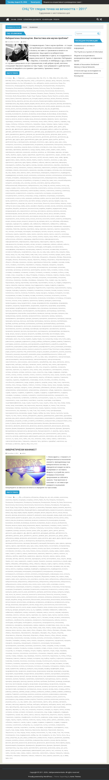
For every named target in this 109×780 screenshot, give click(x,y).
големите (56, 528)
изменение (37, 167)
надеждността (17, 224)
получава (38, 661)
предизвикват (63, 303)
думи (36, 139)
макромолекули (11, 597)
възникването (16, 114)
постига (8, 666)
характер (55, 431)
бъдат (29, 96)
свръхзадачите (61, 364)
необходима (18, 622)
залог (68, 155)
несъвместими (50, 625)
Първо (39, 339)
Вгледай (35, 98)
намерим (39, 612)
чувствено (44, 441)
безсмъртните (45, 502)
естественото (44, 147)
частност (8, 439)
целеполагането (51, 433)
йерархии (21, 576)
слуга (52, 375)
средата (31, 382)
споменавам (34, 380)
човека (48, 439)
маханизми (67, 206)
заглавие (65, 152)
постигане (47, 295)
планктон (38, 656)
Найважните (45, 224)
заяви (60, 157)
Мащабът (16, 208)
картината (23, 579)
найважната (37, 224)
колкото (61, 584)
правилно (25, 300)
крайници (36, 198)
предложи (16, 306)
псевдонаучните (11, 336)
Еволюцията (51, 543)
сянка (51, 403)
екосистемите (53, 546)
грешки (28, 530)
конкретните (39, 193)
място (47, 221)
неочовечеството (57, 247)
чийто (25, 439)
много (15, 216)
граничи (39, 127)
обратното (36, 260)
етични (38, 551)
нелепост (63, 620)
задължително (50, 155)
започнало (32, 157)
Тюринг (8, 416)
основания (24, 272)
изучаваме (56, 566)
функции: (59, 428)
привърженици (10, 316)
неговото (38, 244)
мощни (13, 221)
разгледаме (9, 344)
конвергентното (21, 193)
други (22, 139)
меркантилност (25, 211)
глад (68, 121)
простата (23, 331)
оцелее (56, 653)
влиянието (38, 515)
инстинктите (9, 571)
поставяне (59, 663)
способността (10, 382)
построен (25, 298)
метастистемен (21, 602)
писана (50, 283)
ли (26, 203)
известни (48, 162)
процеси (24, 334)
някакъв (8, 630)
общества (60, 633)
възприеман (41, 523)
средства (44, 382)
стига (13, 385)
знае (16, 561)
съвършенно (67, 390)
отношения (61, 277)
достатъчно (15, 137)
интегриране (58, 571)
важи (66, 96)
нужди (59, 628)
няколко (13, 257)
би (51, 88)
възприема (32, 114)
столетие (38, 385)
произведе (26, 329)
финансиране (56, 426)
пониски (56, 661)
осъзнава (67, 648)
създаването (29, 393)
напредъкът (66, 226)
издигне (28, 165)
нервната (39, 249)
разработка (63, 344)
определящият (26, 643)
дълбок (55, 139)
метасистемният (11, 602)
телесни (62, 405)
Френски (52, 428)
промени (62, 329)
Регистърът (56, 349)
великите (65, 98)
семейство (53, 367)
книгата (52, 185)
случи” (8, 377)
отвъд (27, 275)
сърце (51, 398)
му (37, 221)
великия (8, 101)
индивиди (27, 569)
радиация (18, 341)
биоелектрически (11, 91)
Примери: (22, 679)
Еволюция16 (34, 543)
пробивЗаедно (62, 321)
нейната (53, 244)
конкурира (36, 587)
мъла (28, 610)
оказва (67, 262)
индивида (19, 569)
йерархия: (37, 576)
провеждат (66, 681)
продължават (33, 684)
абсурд (41, 497)
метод (67, 602)
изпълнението (23, 170)
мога (48, 216)
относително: (33, 653)
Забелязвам (51, 152)
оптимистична (10, 267)
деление (16, 536)
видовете (31, 513)
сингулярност (47, 369)
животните (18, 152)
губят (38, 530)
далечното (9, 533)
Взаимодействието (31, 510)
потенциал (67, 298)
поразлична (24, 663)
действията (9, 536)
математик (59, 206)
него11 (39, 617)
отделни (55, 275)
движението (35, 129)
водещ (56, 515)
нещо (34, 252)
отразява (24, 280)
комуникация (20, 587)
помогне (17, 293)
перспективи (33, 283)
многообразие (10, 607)
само (45, 357)
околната (40, 638)
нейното (66, 244)
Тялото (19, 416)
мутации (41, 221)
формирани (40, 428)
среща (50, 382)
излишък (30, 167)
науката (16, 234)
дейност (50, 129)
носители (51, 254)
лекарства (21, 203)
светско (67, 362)
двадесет (20, 533)
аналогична (54, 83)
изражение (33, 170)
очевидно (20, 656)
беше (48, 88)
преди (34, 303)
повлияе (27, 285)
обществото (51, 260)
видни (22, 104)
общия (41, 635)
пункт (15, 339)
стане (59, 382)
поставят (65, 663)
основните (46, 272)
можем (22, 219)
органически (26, 270)
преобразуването (28, 311)
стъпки (30, 387)
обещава (63, 630)
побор (63, 656)
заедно (57, 155)
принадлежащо (50, 679)
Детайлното (28, 536)
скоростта (40, 372)
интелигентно (67, 175)
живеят (61, 551)
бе (45, 500)
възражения (35, 116)
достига (22, 137)
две (13, 129)
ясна (31, 444)
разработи (55, 344)
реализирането (11, 349)
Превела (41, 300)
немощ (16, 247)
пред (18, 303)
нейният (59, 244)
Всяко (30, 109)
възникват (17, 523)
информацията (10, 180)
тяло (14, 416)
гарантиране (45, 525)
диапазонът (67, 132)
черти (16, 439)
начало (17, 237)
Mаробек (27, 81)
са (38, 357)
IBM (22, 81)
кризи (7, 201)
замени (52, 556)
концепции (9, 589)
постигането (56, 295)
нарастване (30, 229)
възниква (8, 114)
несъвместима (54, 249)
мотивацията (67, 219)
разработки (9, 346)
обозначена (22, 260)
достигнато (53, 137)
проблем (15, 323)
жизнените (26, 152)
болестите (59, 93)
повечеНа (14, 285)
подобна (24, 288)
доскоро (8, 137)
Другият (63, 538)
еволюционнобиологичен (14, 543)
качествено (34, 579)
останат (55, 648)
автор (53, 81)
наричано (50, 229)
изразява (40, 170)
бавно (41, 500)
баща (60, 83)
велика (53, 98)
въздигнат (26, 111)
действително (29, 132)
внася (44, 515)
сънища (8, 398)
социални (9, 380)
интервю (8, 178)
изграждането (10, 165)
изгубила (18, 165)
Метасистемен (35, 599)
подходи (8, 290)
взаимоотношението (57, 510)
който (27, 188)
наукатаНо (22, 234)
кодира (8, 188)
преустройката (31, 313)
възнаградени (53, 520)
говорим (49, 124)
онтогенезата (48, 638)
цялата (60, 436)
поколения (31, 661)
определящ (16, 643)
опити (28, 640)
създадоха (64, 393)
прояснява (45, 334)
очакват (51, 280)
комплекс (42, 190)
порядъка (51, 293)
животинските (32, 553)
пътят (64, 339)
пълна (23, 339)
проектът (19, 329)
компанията (24, 190)
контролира (29, 196)
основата (31, 272)
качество (33, 183)
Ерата (29, 147)
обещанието (44, 257)
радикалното (26, 341)
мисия (20, 213)
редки (7, 352)
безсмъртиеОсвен (49, 86)
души (50, 139)
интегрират (20, 574)
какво (51, 180)
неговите (26, 244)
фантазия (30, 423)
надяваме (26, 224)
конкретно (28, 587)
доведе (16, 538)
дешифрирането (50, 132)
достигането (37, 137)
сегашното (46, 367)
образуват (43, 633)
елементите (9, 147)
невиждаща (27, 239)
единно (13, 546)
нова (22, 254)
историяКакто (27, 180)
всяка (66, 518)
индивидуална (65, 173)
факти (18, 423)
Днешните (52, 536)
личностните (38, 203)
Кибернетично (22, 185)
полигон (66, 290)
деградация (43, 129)
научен (33, 234)
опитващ (23, 640)
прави (7, 669)
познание (47, 290)
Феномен (45, 423)
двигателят (36, 533)
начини (40, 237)
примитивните (39, 679)
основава (8, 272)
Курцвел (57, 201)
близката (33, 93)
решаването (54, 352)
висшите (53, 104)
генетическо (18, 121)
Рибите (60, 354)
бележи (53, 502)
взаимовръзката (11, 104)
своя (49, 364)
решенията (32, 354)
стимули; (24, 385)
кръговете (32, 201)
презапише (44, 308)
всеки (68, 106)
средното (38, 382)
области (15, 260)
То (28, 410)
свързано (22, 367)
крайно (42, 198)
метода (8, 605)
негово (32, 244)
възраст (48, 523)
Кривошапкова (65, 198)
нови (31, 254)
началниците (10, 237)
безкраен (52, 500)
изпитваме (9, 170)
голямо (12, 127)
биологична (22, 91)
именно (23, 173)
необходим (38, 247)
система (8, 372)
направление (57, 226)
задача (19, 155)
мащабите (9, 208)
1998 (50, 78)
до (34, 134)
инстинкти (19, 175)
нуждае (57, 254)
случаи (57, 375)
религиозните (31, 352)
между (65, 208)
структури (17, 387)
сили (40, 369)
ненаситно (30, 247)
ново (35, 254)
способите (54, 380)
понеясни (24, 293)
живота (63, 150)
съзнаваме (9, 395)
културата (45, 201)
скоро (34, 372)
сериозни (9, 369)
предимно (9, 306)
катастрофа (16, 183)
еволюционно (49, 541)
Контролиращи (65, 587)
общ (48, 633)
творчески (39, 405)
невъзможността (11, 244)
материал (41, 597)
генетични (26, 121)
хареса (61, 431)
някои (7, 257)
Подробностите (41, 288)
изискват (40, 165)
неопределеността (48, 622)
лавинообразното (11, 203)
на (51, 221)
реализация (59, 346)
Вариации (48, 507)
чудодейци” (52, 441)
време (53, 106)
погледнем (36, 658)
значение (54, 160)
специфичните (24, 380)
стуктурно (24, 387)
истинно (8, 576)
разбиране (46, 341)
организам (32, 267)
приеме (18, 316)
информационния (51, 178)
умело (17, 418)
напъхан (22, 615)
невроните (59, 242)
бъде (33, 96)
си (21, 369)
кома (7, 190)
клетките (25, 584)
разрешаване (18, 346)
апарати (15, 500)
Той (38, 410)
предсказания (41, 671)
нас (7, 231)
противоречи (65, 331)
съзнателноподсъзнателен (45, 395)
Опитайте (9, 640)
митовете (57, 213)
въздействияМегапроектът (14, 111)
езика (64, 142)
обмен (69, 630)
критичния (47, 592)
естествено (35, 147)
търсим (65, 413)
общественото (10, 635)
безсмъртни (36, 502)
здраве (65, 157)
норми (54, 628)
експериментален (28, 144)
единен (62, 543)
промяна (45, 686)
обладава (9, 260)
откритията (15, 277)
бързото (55, 96)
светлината (60, 362)
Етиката (32, 551)
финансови (65, 426)
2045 (65, 78)
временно (59, 106)
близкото (52, 93)
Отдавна (39, 651)
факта (14, 423)
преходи (34, 676)
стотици (43, 385)
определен (52, 265)
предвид (46, 669)
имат (18, 173)
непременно (10, 625)
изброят (41, 162)
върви (27, 119)
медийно (49, 208)
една (56, 142)
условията (31, 421)
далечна (61, 530)
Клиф (45, 185)
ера (44, 548)
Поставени (26, 295)
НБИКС (56, 237)
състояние (65, 398)
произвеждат (34, 329)
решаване (46, 352)
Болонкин (9, 96)
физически (33, 426)
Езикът (46, 546)
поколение (23, 661)
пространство (53, 686)
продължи (62, 684)
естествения (64, 548)
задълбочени (40, 155)
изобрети (54, 167)
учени (7, 423)
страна (49, 385)
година (55, 124)
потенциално (54, 666)
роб (64, 354)
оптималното (36, 643)
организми (9, 270)
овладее (64, 635)
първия (34, 339)
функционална (22, 431)
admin (24, 42)
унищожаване (39, 418)
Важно (12, 98)
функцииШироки (11, 431)
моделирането (10, 219)
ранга (52, 346)
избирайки (14, 564)
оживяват (54, 262)
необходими (47, 247)
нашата (46, 237)
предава (40, 669)
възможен (20, 520)
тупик (48, 413)
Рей (25, 352)
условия (24, 421)
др (67, 137)
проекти (67, 326)
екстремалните (49, 144)
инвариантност (55, 173)
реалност (31, 349)
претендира (9, 676)
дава (46, 127)
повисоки (21, 285)
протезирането (43, 331)
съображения (15, 398)
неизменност (37, 620)
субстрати (59, 387)
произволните (54, 329)
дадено (45, 530)
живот (58, 150)
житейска (34, 152)
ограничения (18, 638)
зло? (12, 561)
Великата (59, 98)
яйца (28, 444)
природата (9, 321)
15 (47, 78)
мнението (9, 216)
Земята (34, 160)
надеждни (9, 224)
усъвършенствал (50, 421)
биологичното (59, 91)
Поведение (9, 658)
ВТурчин (41, 109)
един (46, 142)
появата (62, 666)
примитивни (30, 679)
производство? (44, 329)
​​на (33, 610)
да (43, 127)
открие (67, 275)
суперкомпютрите (22, 390)
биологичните (29, 505)
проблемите (60, 323)
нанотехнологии (47, 226)
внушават (50, 515)
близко (46, 93)
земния (28, 160)
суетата (66, 387)
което (18, 188)
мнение (62, 213)
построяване (50, 298)
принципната (52, 318)
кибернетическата (65, 579)
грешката (22, 530)
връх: (30, 518)
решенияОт (24, 354)
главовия (63, 121)
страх (54, 385)
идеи (64, 160)
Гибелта (50, 121)
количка (50, 188)
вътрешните (31, 525)
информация (62, 178)
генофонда (17, 528)
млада (37, 605)
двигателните (19, 129)
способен (47, 380)
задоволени (31, 556)
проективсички (10, 329)
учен (69, 421)
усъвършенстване (61, 421)
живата (43, 150)
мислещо (40, 213)
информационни (25, 178)
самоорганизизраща (26, 359)
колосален (57, 188)
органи (25, 267)
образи (29, 260)
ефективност (26, 150)
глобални (21, 124)
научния (60, 615)
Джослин (59, 132)
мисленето (32, 213)
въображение (62, 523)
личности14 (33, 594)
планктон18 (45, 656)
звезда (69, 559)
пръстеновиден (55, 334)
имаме (14, 173)
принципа (35, 318)
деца (42, 132)
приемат (15, 679)
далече (55, 530)
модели (62, 216)
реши (39, 354)
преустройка (22, 313)
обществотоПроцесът (62, 260)
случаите (62, 375)
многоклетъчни (49, 605)
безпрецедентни (20, 86)
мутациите (22, 610)
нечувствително (26, 252)
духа (40, 139)
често (20, 439)
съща (17, 400)
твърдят (45, 405)
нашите (24, 617)
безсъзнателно (19, 88)
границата (24, 127)
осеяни (60, 270)
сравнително (19, 382)
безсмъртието (60, 86)
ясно (35, 444)
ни (41, 252)
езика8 (41, 546)
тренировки (23, 413)
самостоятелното (11, 362)
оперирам (45, 265)
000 (38, 78)
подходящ (15, 290)
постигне (63, 295)
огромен (30, 262)
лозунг (69, 203)
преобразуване (17, 311)
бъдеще (38, 96)
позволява (9, 661)
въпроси (14, 119)
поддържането (39, 285)
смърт (26, 377)
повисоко (23, 658)
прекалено (61, 308)
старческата (65, 382)
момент (52, 219)
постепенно (39, 295)
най (31, 224)
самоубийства (43, 362)
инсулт (26, 175)
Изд (23, 165)
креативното (32, 592)
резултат (13, 352)
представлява (61, 306)
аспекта (36, 500)
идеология (18, 162)
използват (17, 566)
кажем (44, 180)
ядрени (23, 444)
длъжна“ (35, 536)
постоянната (29, 666)
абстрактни (34, 497)
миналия (63, 211)
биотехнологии (25, 93)
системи (21, 372)
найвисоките (62, 610)
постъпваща (59, 298)
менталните (26, 599)
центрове (15, 436)
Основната (38, 272)
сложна (13, 375)
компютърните (10, 193)
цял (55, 436)
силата (36, 369)
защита (51, 157)
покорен (60, 290)
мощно (18, 221)
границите (32, 127)
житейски (41, 152)
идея (23, 162)
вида (15, 513)
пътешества (49, 339)
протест (60, 686)
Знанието (47, 160)
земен (17, 160)
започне (21, 559)
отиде (57, 651)
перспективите (43, 283)
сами (41, 357)
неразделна (18, 625)
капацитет (9, 183)
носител (45, 254)
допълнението (32, 538)
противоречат (21, 689)
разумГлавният (33, 346)
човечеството (61, 439)
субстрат (53, 387)
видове (32, 104)
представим (52, 306)
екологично (18, 144)
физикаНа (17, 426)
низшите (62, 252)
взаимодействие (19, 510)
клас (41, 185)
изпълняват (24, 566)
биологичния (49, 91)
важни (8, 98)
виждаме (37, 513)
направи (57, 612)
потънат (14, 300)
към (65, 201)
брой (14, 96)
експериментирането (12, 548)
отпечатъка (9, 280)
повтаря (29, 658)
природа (68, 318)
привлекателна (51, 676)
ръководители (27, 357)
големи (66, 124)
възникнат (33, 523)
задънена (39, 556)
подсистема (50, 288)
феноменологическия (56, 423)
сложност (38, 375)
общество (19, 635)
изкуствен (57, 165)
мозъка (32, 219)
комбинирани (10, 587)
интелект (48, 175)
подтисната (60, 658)
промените (9, 331)
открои (28, 277)
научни (46, 234)
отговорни (48, 275)
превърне (30, 669)
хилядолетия (10, 433)
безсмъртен (30, 86)
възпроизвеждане (11, 116)
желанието (44, 551)
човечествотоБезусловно (14, 441)
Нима (67, 252)
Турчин (53, 413)
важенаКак (41, 507)
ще (66, 441)
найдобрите (18, 612)
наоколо (51, 612)
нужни (68, 254)
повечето (16, 658)
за (45, 152)
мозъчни (39, 219)
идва (60, 160)
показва (53, 290)
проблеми (39, 323)
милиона (49, 211)
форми (14, 428)
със (55, 398)
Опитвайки (15, 640)
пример (52, 316)
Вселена (43, 518)
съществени (23, 400)
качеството (40, 183)
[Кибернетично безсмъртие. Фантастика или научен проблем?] (17, 45)
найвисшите (9, 612)
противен (67, 686)
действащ (65, 129)
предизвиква (54, 303)
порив (38, 293)
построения (41, 298)
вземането (68, 510)
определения (59, 640)
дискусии (29, 134)
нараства (23, 229)
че (12, 439)
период (17, 283)
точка (48, 410)
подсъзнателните (60, 288)
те (49, 405)
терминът (47, 408)
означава (61, 262)
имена (8, 569)
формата (8, 428)
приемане (9, 679)
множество (42, 216)
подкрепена (9, 288)
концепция (26, 589)
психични (53, 336)
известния (54, 162)
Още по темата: (12, 73)
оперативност (29, 265)
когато (64, 185)
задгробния (31, 155)
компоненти (50, 190)
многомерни (34, 216)
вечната (35, 101)
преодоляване (55, 674)
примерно (58, 316)
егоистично (40, 142)
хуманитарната (37, 433)
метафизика (31, 602)
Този (34, 410)
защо (56, 157)
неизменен (28, 620)
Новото (48, 628)
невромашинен (24, 242)
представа (50, 671)
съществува (47, 400)
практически (34, 300)
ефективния (17, 150)
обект (44, 630)
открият (22, 277)
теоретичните (33, 408)
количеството (42, 188)
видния (27, 104)
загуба (8, 155)
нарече (28, 615)
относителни (24, 653)
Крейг (57, 198)
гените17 (65, 525)
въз (49, 109)
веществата (9, 510)
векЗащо (47, 98)
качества (27, 183)
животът (56, 553)
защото (63, 559)
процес (12, 334)
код (68, 185)
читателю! (38, 439)
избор (31, 564)
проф (7, 334)
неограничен (37, 622)
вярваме (44, 119)
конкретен (30, 193)
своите (39, 364)
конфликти (42, 196)
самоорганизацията (12, 359)
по (54, 283)
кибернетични (44, 582)
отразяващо (32, 280)
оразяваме (19, 267)
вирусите (49, 513)
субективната (45, 387)
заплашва (9, 559)
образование (15, 633)
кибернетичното (33, 185)
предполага (22, 671)
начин (29, 237)
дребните (9, 139)
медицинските (57, 208)
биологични (40, 91)
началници (65, 234)
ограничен (22, 262)
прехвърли (40, 313)
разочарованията (33, 344)
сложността (46, 375)
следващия (56, 372)
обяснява (15, 262)
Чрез (38, 441)
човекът (54, 439)
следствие (64, 372)
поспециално (39, 663)
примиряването (11, 318)
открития (8, 277)
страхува (59, 385)
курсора (51, 201)
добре (61, 536)
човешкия (33, 441)
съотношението (43, 398)
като (22, 183)
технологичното (11, 410)
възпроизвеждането (24, 116)
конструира (47, 193)
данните (8, 129)
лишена (63, 203)
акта (52, 497)
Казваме (52, 576)
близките (40, 93)
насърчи (50, 231)
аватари (48, 81)
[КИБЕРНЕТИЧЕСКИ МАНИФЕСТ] (25, 457)
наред (37, 229)
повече (8, 285)
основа (66, 270)
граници (16, 530)
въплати (58, 116)
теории (41, 408)
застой (39, 157)
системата (14, 372)
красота (48, 198)
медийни (42, 208)
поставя (32, 295)
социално (16, 380)
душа (69, 538)
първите (28, 339)
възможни (38, 111)
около (7, 265)
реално (24, 349)
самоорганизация (64, 357)
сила (31, 369)
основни (30, 648)
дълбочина (14, 541)
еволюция (32, 142)
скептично (28, 372)
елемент (34, 548)
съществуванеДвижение (13, 403)
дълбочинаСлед (11, 142)
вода (35, 106)
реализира (67, 346)
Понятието (31, 293)
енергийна (17, 147)
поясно (68, 666)
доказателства (40, 134)
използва (67, 564)
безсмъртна (9, 88)
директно (22, 134)
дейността (57, 129)
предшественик (29, 674)
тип (18, 410)
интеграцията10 (37, 571)
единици (68, 543)
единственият (21, 546)
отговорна (41, 275)
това (30, 410)
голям (7, 127)
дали (64, 127)
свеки (54, 362)
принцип (28, 318)
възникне (25, 114)
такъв (12, 405)
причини (53, 321)
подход (69, 288)
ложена (63, 594)
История (14, 576)
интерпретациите (43, 574)
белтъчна (42, 88)
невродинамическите (51, 239)
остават (8, 275)
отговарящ (26, 651)
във (46, 109)
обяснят (58, 635)
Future (13, 81)
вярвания (50, 119)
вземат (8, 513)
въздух (32, 111)
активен (56, 497)
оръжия (43, 270)
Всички (8, 109)
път (43, 339)
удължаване (67, 416)
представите (9, 674)
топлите (42, 410)
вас (30, 98)
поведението (66, 283)
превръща (23, 669)
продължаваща (44, 684)
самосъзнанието (33, 362)
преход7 (22, 676)
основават (9, 648)
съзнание (24, 395)
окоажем (33, 638)
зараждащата (36, 559)
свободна (18, 364)
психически (37, 336)
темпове (17, 408)
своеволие (32, 364)
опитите (33, 640)
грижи (34, 530)
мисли (46, 213)
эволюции (9, 444)
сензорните (61, 367)
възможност (54, 111)
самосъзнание (22, 362)
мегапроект (23, 208)
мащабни (14, 599)
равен (68, 339)
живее (48, 150)
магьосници (16, 206)
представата (57, 671)
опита (63, 638)
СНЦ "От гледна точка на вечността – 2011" (54, 9)
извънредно (63, 162)
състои (59, 398)
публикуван (9, 339)
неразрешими (30, 249)
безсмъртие (38, 86)
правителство (14, 669)
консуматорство (57, 193)
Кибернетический (11, 185)
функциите (66, 428)
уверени (40, 416)
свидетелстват (10, 364)
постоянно (37, 666)
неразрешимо (27, 625)
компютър (58, 190)
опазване (13, 265)
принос (58, 679)
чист (32, 439)
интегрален (33, 175)
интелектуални (57, 175)
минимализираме (11, 213)
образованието (26, 633)
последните (58, 293)
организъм (17, 270)
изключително (48, 165)
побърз (68, 656)
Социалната (64, 377)
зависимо (58, 152)
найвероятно (54, 224)
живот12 (13, 553)
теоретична (24, 408)
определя (60, 265)
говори (43, 124)
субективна (36, 387)
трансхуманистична (12, 413)
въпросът (21, 119)
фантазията (38, 423)
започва (15, 559)
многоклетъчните (23, 216)
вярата (38, 525)
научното (58, 234)
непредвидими (10, 249)
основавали (16, 272)
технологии (61, 408)
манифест (34, 206)
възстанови (44, 116)
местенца (34, 211)
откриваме (63, 651)
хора (16, 433)
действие (8, 132)
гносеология (48, 528)
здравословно (10, 160)
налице (25, 612)
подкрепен (60, 285)
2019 (58, 78)
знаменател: (22, 561)
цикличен (42, 436)
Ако (34, 83)
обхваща (43, 260)
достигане (29, 137)
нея (38, 252)
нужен (63, 254)
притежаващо (38, 321)
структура (66, 385)
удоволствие (59, 416)
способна (62, 380)
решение (68, 352)
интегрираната (48, 571)
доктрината (23, 538)
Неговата (20, 244)
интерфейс (15, 178)
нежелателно (65, 617)
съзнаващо (16, 395)
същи (23, 403)
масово (53, 206)
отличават (35, 277)
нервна (35, 625)
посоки (31, 663)
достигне (45, 538)
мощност (25, 221)
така (58, 403)
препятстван (61, 311)
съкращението (59, 395)
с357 (35, 357)
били (61, 502)
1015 (44, 78)
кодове (13, 188)
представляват (10, 308)
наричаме (43, 229)
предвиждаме (54, 669)
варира (55, 507)
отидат (52, 651)
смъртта (41, 377)
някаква (64, 628)
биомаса (47, 505)
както (55, 180)
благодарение (64, 505)
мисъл (51, 213)
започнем (28, 559)
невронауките (44, 242)
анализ (47, 83)
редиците (67, 349)
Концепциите (17, 589)
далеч (60, 127)
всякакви (25, 109)
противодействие (54, 331)
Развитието (66, 341)
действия (37, 132)
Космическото (53, 589)
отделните (46, 651)
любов (8, 206)
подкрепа (53, 285)
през (38, 308)
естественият (10, 551)
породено (44, 293)
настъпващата (36, 231)
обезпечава (35, 257)
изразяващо (33, 566)
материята (64, 597)
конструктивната (45, 587)
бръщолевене (21, 96)
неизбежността (19, 620)
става (54, 382)
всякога (8, 520)
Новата (27, 254)
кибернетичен (55, 183)
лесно (11, 594)
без (64, 83)
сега (40, 367)
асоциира (29, 500)
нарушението (64, 229)
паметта (63, 280)
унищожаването (49, 418)
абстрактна (26, 497)
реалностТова (47, 349)
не (59, 237)
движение (27, 129)
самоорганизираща (40, 359)
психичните (60, 336)
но (16, 254)
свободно (25, 364)
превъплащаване (11, 303)
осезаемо (54, 270)
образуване (35, 633)
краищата (29, 198)
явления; (17, 444)
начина (34, 237)
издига (49, 564)
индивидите (35, 569)
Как (47, 180)
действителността (61, 533)
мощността (32, 221)
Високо (43, 104)
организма (61, 267)
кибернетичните (54, 582)
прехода (47, 313)
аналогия (9, 500)
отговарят (19, 651)
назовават (45, 610)
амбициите (40, 83)
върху (31, 119)
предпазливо (35, 306)
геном (40, 121)
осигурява (50, 645)
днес (46, 536)
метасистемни (55, 599)
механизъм (14, 605)
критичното (14, 201)
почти (20, 300)
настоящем (18, 231)
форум (46, 428)
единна (51, 142)
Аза (21, 83)
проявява (38, 334)
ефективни (9, 150)
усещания (18, 421)
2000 (54, 78)
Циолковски (50, 436)
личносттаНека (55, 203)
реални (18, 349)
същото (46, 403)
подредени (31, 288)
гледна (8, 124)
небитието (19, 239)
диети (7, 134)
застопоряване (51, 559)
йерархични (29, 576)
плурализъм (54, 656)
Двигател (29, 533)
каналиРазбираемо (64, 180)
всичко (13, 109)
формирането (30, 428)
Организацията (55, 643)
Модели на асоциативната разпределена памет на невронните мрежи (71, 2)
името (29, 173)
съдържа (14, 393)
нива (44, 252)
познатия (16, 661)
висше (60, 513)
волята (48, 106)
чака (64, 436)
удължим (8, 418)
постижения (9, 298)
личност (30, 203)
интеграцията (27, 571)
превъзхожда (56, 300)
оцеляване (62, 653)
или (60, 170)
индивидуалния (11, 175)
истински (19, 180)
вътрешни (37, 119)
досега (64, 134)
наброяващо (64, 221)
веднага (40, 98)
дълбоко (61, 139)
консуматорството (11, 196)
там (25, 405)
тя (12, 416)
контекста (21, 196)
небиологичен (66, 237)
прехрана (61, 313)
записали (20, 157)
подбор (46, 658)
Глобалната (39, 528)
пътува (56, 339)
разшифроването (44, 346)
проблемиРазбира (50, 323)
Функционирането (44, 431)
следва (50, 372)
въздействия (55, 109)
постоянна (17, 298)
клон (30, 584)
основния (54, 272)
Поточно (8, 300)
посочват (66, 293)
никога (15, 628)
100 (41, 78)
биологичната (31, 91)
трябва (40, 413)
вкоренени (22, 106)
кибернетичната (33, 582)
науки (29, 234)
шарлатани (60, 441)
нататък (63, 231)
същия (28, 403)
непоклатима (59, 622)
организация (53, 267)
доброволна (10, 538)
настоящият (27, 231)
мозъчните (45, 219)
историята (35, 180)
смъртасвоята (33, 377)
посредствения (10, 295)
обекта (49, 630)
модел (57, 216)
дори (59, 134)
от (24, 275)
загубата (13, 155)
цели (58, 433)
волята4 (8, 518)
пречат (40, 676)
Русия (15, 357)
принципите (43, 318)
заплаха (26, 157)
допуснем (54, 134)
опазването (56, 638)
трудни (30, 413)
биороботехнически (12, 93)
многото (18, 607)
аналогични (64, 497)
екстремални (39, 144)
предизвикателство (43, 303)
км (48, 185)
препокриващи (51, 311)
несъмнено (63, 249)
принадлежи (21, 318)
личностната (41, 594)
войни (39, 106)
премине (47, 674)
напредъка (64, 612)
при (66, 313)
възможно (46, 111)
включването (67, 104)
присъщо (23, 321)
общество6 (26, 635)
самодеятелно (52, 357)
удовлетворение (49, 416)
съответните (25, 398)
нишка (8, 254)
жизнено (62, 553)
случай (68, 375)
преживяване (32, 308)
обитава (59, 257)
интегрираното (10, 574)
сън (66, 395)
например (9, 229)
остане (61, 648)
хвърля (66, 431)
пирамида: (30, 656)
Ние (57, 252)
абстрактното (40, 81)
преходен (54, 313)
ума (13, 418)
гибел (45, 121)
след (45, 372)
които (23, 188)
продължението (47, 326)
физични (40, 426)
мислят (31, 605)
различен (17, 344)
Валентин (19, 98)
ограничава (9, 638)
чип (29, 439)
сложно (32, 375)
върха (20, 525)
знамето (40, 160)
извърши (43, 564)
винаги (37, 104)
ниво (48, 252)
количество (33, 188)
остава (66, 272)
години (60, 124)
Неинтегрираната (48, 620)
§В (20, 497)
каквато (61, 576)
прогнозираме (17, 684)
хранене (29, 433)
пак (59, 280)
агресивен (66, 81)
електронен (67, 144)
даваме (50, 127)
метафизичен (40, 602)
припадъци (60, 318)
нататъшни (9, 234)
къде (61, 201)
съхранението (10, 400)
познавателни (38, 290)
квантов (47, 183)
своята (54, 364)
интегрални (41, 175)
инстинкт (64, 569)
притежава (30, 321)
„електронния (31, 78)
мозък (27, 219)
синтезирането (57, 369)
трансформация (56, 410)
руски (20, 357)
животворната (10, 152)
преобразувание (40, 311)
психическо (45, 336)
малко (28, 206)
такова (8, 405)
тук (44, 413)
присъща (16, 321)
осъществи (19, 275)
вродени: (25, 518)
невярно (33, 617)
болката (65, 93)
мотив (7, 610)
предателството (26, 303)
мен (18, 211)
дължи (21, 541)
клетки (19, 584)
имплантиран (35, 173)
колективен (54, 584)
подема (46, 285)
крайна (15, 592)
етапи (54, 147)
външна (54, 523)
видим (20, 513)
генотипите (9, 528)
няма (18, 257)
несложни (45, 249)
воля (43, 106)
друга (18, 139)
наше (51, 237)
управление (59, 418)
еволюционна (30, 541)
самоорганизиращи (53, 359)
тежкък (53, 405)
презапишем (53, 308)
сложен (8, 375)
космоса (18, 198)
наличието (17, 226)
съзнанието (32, 395)
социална (56, 377)
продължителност (11, 686)
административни (11, 83)
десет (21, 536)
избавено (35, 162)
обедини (39, 630)
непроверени (20, 249)
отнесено (16, 653)
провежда (59, 681)
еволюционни (39, 541)
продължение (36, 326)
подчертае (22, 290)
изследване (47, 170)
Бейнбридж (28, 88)
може (17, 219)
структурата (9, 387)
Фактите (24, 423)
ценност (64, 433)
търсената (59, 413)
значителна (56, 561)
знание (35, 561)
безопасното (10, 86)
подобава (17, 288)
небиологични (10, 239)
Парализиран (10, 283)
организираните (11, 645)
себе (36, 367)
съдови (8, 393)
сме (11, 377)
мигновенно (42, 211)
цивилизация (23, 436)
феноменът (9, 426)
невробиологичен (38, 239)
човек (43, 439)
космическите (10, 198)
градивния (9, 530)
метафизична (49, 602)
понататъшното (47, 661)
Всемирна (50, 518)
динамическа (14, 134)
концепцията (60, 196)
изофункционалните (64, 167)
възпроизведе (51, 114)
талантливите (19, 405)
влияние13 (30, 515)
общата (53, 633)
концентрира (51, 196)
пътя (60, 339)
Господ (18, 127)
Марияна (41, 206)
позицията (30, 290)
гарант (56, 119)
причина (47, 321)
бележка (35, 88)
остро (13, 275)
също (41, 403)
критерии (40, 592)
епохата (40, 548)
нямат (28, 630)
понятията (16, 663)
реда (62, 349)
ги (22, 528)
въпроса (8, 119)
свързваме (28, 367)
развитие (59, 341)
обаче (33, 630)
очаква (13, 656)
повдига (58, 283)
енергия (24, 147)
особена (60, 272)
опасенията (21, 265)
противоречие (31, 689)
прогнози (9, 684)
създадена (43, 393)
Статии (9, 78)
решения (17, 354)
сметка (16, 377)
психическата (28, 336)
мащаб (8, 599)
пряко (62, 334)
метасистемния (66, 599)
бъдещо (44, 96)
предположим (31, 671)
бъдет (20, 507)
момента (59, 219)
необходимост (27, 622)
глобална (14, 124)
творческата (31, 405)
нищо (12, 254)
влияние (30, 106)
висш (48, 104)
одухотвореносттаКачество (42, 262)
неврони (52, 242)
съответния (33, 398)
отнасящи (9, 653)
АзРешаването (28, 83)
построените (33, 298)
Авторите (59, 81)
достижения (62, 137)
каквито (8, 579)
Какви (66, 576)
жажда (32, 150)
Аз (18, 83)
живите (53, 150)
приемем (25, 316)
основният (37, 648)
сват (50, 362)
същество (40, 400)
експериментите (25, 548)
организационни (42, 267)
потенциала (45, 666)
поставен (19, 295)
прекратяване (39, 674)
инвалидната (45, 173)
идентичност (10, 162)
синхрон (65, 369)
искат (61, 574)
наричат (57, 229)
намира (30, 226)
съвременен (58, 390)
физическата (25, 426)
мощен (8, 221)
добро (66, 536)
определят (9, 643)
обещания (52, 257)
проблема (22, 323)
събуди (51, 390)
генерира (53, 525)
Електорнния (58, 144)
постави (46, 663)
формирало (21, 428)
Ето (64, 147)
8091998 (8, 81)
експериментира (64, 546)
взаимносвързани (59, 101)
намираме (37, 226)
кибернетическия (11, 582)
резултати (19, 352)
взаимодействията (43, 510)
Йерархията (45, 576)
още (56, 280)
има (9, 173)
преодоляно (65, 674)
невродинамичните (12, 242)
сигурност (25, 369)
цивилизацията (33, 436)
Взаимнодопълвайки (46, 101)
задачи (24, 155)
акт (49, 497)
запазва (13, 157)
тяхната (24, 416)
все (64, 106)
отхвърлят (50, 653)
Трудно (35, 413)
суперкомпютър (34, 390)
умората (22, 418)
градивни (63, 528)
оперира (38, 265)
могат (52, 216)
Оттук (46, 280)
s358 (32, 81)
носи (40, 254)
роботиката (9, 357)
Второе (35, 109)
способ (41, 380)
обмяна (8, 633)
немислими (9, 247)
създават (36, 393)
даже (55, 127)
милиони (56, 211)
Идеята (28, 162)
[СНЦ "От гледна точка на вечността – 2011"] (7, 19)
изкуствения (65, 165)
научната (40, 234)
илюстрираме (67, 170)
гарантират (63, 119)
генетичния (34, 121)
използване (9, 566)
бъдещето (32, 507)
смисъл (21, 377)
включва (59, 104)
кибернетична (22, 582)
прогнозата (27, 326)
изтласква (55, 170)
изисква (33, 165)
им (6, 173)
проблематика (30, 323)
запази (63, 556)
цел (44, 433)
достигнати (45, 137)
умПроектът (30, 418)
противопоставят (11, 689)
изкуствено (9, 167)
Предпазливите (25, 306)
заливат (63, 155)
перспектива (25, 283)
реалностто (38, 349)
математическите (31, 597)
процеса (18, 334)
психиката (20, 336)
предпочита (44, 306)
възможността (63, 111)
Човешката (25, 441)
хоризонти (22, 433)
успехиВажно (39, 421)
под (32, 285)
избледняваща (23, 564)
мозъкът (61, 607)
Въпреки (64, 116)
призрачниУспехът (35, 316)
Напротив (16, 229)
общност (8, 262)
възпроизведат (41, 114)
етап (50, 147)
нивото (52, 252)
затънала (45, 157)
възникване (9, 523)
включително (22, 515)
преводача (48, 300)
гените (59, 525)
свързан (8, 367)
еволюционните (23, 142)
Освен (48, 270)
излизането (22, 167)
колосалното (65, 188)
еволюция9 (42, 543)
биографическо (58, 88)
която (23, 198)
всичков (18, 109)
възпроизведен (62, 114)
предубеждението (21, 308)
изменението (46, 167)
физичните (47, 426)
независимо (46, 244)
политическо (10, 293)
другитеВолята (29, 139)
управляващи (10, 421)
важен (62, 96)
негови (51, 617)
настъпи (44, 231)
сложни (19, 375)
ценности (9, 436)
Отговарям (33, 275)
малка (18, 597)
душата (8, 541)
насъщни (57, 231)
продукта (26, 684)
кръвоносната (23, 201)
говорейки (36, 124)
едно (60, 142)
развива (53, 341)
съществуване (56, 400)
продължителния (58, 326)
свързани (15, 367)
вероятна (20, 101)
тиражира (23, 410)
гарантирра (9, 121)
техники (53, 408)
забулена (8, 556)
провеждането (18, 326)
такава (63, 403)
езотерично (9, 144)
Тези (57, 405)
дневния (41, 536)
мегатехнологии (33, 208)
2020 (61, 78)
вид (18, 104)
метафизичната (59, 602)
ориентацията (35, 270)
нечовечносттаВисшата (13, 252)
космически (44, 589)
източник (49, 566)
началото (23, 237)
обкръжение (67, 257)
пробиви (8, 323)
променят (17, 331)
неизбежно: (9, 620)
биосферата (55, 505)
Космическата (34, 589)
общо (53, 635)
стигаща (18, 385)
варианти (26, 98)
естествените (55, 548)
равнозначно (10, 341)
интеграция (18, 571)
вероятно (68, 507)
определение (49, 640)
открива (61, 275)
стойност (31, 385)
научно (51, 234)
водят (60, 515)
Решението (9, 354)
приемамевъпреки (63, 676)
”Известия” (21, 78)
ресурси (39, 352)
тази (55, 403)
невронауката (34, 242)
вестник (26, 101)
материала (48, 597)
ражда (33, 341)
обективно (55, 630)
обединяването (26, 257)
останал (49, 648)
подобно (52, 658)
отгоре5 (33, 651)
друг (14, 139)
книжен (58, 185)
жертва (37, 150)
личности (25, 594)
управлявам (68, 418)
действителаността (18, 132)
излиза (15, 167)
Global (18, 81)
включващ (15, 106)
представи (65, 671)
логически (57, 594)
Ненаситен (22, 247)
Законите (46, 556)
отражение (17, 280)
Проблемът (9, 326)
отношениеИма (52, 277)
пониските (63, 661)
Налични (24, 226)
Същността (34, 403)
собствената (48, 377)
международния (11, 211)
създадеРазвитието (54, 393)
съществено (32, 400)
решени (61, 352)
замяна (8, 157)
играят (65, 561)
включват (8, 106)
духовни (45, 139)
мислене (25, 213)
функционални (32, 431)
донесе (47, 134)
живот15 (19, 553)
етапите (59, 147)
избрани (37, 564)
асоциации (22, 500)
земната (22, 160)
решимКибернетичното (49, 354)
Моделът (40, 607)
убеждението (32, 416)
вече (31, 101)
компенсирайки (33, 190)
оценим (8, 656)
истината (67, 574)
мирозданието (24, 605)
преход (16, 676)
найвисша (63, 224)
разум (25, 346)
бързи (50, 96)
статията (8, 385)
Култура (38, 201)
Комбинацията (14, 190)
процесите (31, 334)
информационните (38, 178)
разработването (45, 344)
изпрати (15, 170)
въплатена (51, 116)
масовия (47, 206)
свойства (44, 364)
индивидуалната (44, 569)
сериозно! (16, 369)
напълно (16, 615)
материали (56, 597)
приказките (45, 316)
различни (24, 344)
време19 (19, 518)
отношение (42, 277)
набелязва (55, 221)
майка (23, 206)
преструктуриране (11, 313)
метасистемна (45, 599)
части (68, 436)
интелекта (34, 574)
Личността (46, 203)
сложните (26, 375)
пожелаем (67, 658)
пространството (32, 331)
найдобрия (9, 226)
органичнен (37, 645)
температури (10, 408)
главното (57, 121)
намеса (45, 612)
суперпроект (44, 390)
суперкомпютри (11, 390)
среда (26, 382)
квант (47, 579)
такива (68, 403)
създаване (20, 393)
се (33, 367)
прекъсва (8, 311)
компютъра (66, 190)
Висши (65, 513)
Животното (48, 553)
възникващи (25, 523)
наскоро (11, 231)
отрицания (40, 280)
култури (66, 592)
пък (19, 339)
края (53, 198)
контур (36, 196)
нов (19, 254)
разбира (39, 341)
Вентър (14, 101)
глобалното (28, 124)
